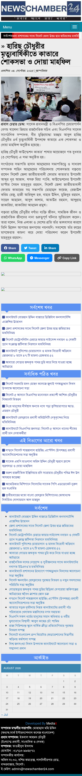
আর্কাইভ (41, 657)
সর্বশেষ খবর (41, 307)
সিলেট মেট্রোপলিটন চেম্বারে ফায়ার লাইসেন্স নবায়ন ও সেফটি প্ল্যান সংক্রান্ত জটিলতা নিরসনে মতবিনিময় (39, 341)
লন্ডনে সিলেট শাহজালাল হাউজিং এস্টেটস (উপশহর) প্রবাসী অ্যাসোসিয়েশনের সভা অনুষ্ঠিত (38, 452)
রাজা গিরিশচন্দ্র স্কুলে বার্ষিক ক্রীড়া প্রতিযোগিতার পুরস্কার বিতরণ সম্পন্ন (41, 627)
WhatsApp (15, 258)
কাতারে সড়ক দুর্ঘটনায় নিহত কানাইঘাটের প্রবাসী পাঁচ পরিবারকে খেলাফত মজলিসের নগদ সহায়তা (40, 609)
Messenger (41, 258)
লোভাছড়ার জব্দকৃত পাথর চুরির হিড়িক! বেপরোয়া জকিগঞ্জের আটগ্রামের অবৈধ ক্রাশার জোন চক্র (43, 591)
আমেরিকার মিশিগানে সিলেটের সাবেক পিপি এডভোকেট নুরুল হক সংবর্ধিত (39, 486)
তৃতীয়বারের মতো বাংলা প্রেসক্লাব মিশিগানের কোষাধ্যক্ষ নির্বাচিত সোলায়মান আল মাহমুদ (36, 497)
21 (52, 698)
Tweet (32, 248)
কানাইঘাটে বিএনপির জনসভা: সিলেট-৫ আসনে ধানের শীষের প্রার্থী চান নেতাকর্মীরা (39, 430)
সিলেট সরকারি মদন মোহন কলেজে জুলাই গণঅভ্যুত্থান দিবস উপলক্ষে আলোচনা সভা (38, 385)
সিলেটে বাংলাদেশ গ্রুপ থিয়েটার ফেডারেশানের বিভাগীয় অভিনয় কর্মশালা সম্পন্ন (41, 636)
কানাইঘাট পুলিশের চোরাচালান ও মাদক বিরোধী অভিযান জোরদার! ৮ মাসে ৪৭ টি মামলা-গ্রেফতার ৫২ (36, 353)
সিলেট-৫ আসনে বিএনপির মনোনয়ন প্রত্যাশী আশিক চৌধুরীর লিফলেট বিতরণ (39, 397)
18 (18, 698)
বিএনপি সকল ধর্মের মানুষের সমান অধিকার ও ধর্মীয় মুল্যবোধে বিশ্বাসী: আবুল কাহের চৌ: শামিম (39, 618)
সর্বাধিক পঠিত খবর (41, 373)
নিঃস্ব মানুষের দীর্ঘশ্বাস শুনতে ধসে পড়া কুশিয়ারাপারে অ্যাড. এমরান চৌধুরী (38, 408)
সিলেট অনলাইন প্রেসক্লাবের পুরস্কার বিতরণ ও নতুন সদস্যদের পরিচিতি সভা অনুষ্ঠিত (45, 582)
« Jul (4, 714)
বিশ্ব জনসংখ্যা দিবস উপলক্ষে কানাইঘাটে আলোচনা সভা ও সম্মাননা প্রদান (43, 645)
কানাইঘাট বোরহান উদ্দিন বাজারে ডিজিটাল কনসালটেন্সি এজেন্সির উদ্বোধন (36, 319)
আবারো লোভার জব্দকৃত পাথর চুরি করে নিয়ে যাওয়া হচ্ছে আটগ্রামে (37, 364)
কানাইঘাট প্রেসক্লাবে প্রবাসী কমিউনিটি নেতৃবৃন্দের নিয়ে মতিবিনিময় (35, 419)
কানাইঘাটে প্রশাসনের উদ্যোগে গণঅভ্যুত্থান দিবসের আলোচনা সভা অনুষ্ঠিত (44, 573)
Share (12, 248)
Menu (7, 26)
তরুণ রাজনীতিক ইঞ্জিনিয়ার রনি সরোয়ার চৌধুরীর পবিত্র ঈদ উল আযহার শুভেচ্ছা (40, 474)
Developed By (41, 723)
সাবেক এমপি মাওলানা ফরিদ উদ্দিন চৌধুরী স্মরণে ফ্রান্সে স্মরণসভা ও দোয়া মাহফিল (36, 463)
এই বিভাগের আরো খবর (41, 440)
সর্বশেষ (41, 507)
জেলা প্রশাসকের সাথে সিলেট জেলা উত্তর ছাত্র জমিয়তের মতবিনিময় (42, 36)
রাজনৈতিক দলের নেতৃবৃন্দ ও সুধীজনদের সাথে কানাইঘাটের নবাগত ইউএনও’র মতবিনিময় (43, 564)
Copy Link (69, 258)
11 (18, 692)
